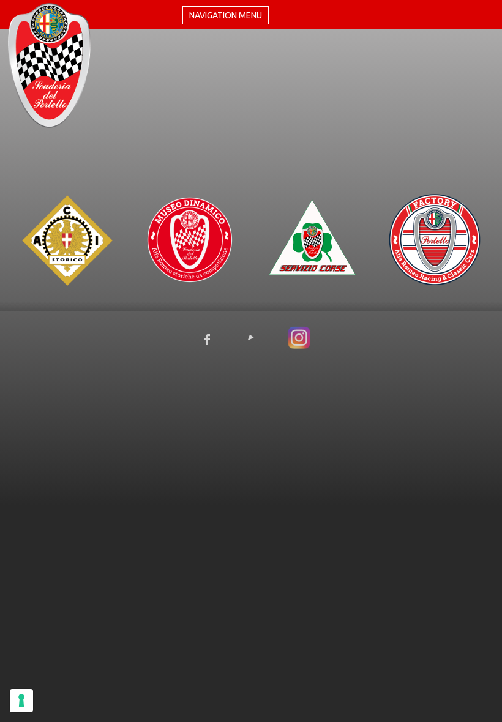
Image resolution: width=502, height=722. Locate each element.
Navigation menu (225, 15)
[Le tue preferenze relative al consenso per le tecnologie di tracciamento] (21, 700)
